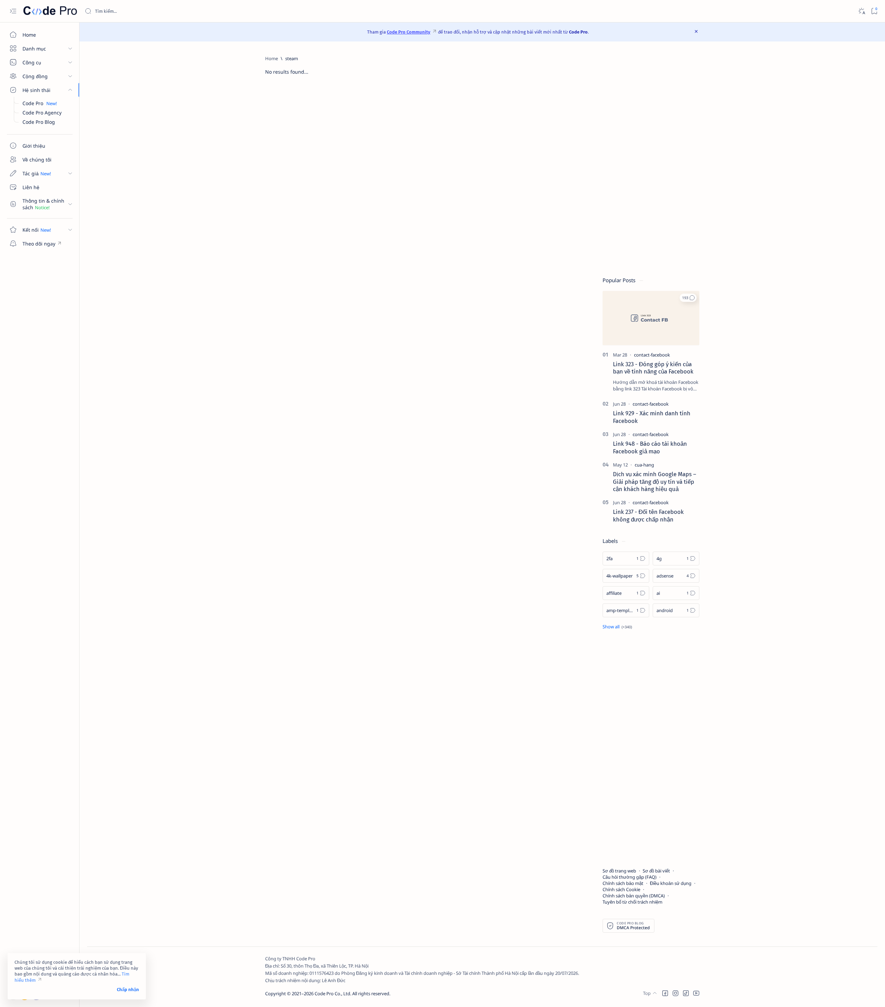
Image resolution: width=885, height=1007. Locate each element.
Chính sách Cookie (621, 889)
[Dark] (861, 11)
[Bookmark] (874, 11)
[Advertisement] (651, 159)
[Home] (271, 58)
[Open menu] (13, 11)
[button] (688, 298)
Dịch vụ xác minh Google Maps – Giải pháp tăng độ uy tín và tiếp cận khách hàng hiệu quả (654, 482)
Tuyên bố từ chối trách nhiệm (632, 902)
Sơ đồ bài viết (656, 871)
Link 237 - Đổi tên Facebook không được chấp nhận (648, 515)
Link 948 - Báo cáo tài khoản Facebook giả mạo (650, 447)
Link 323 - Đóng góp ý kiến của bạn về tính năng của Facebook (653, 368)
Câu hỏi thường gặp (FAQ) (629, 877)
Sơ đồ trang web (619, 871)
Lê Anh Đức (333, 980)
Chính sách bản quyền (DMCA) (634, 896)
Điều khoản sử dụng (670, 883)
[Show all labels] (617, 626)
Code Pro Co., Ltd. (333, 993)
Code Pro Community (408, 32)
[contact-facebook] (652, 354)
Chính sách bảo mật (623, 883)
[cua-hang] (644, 464)
